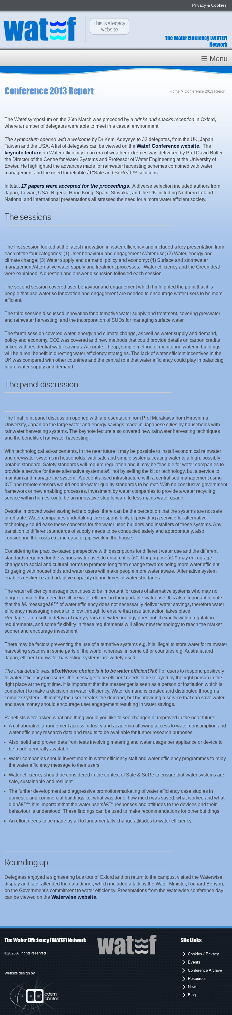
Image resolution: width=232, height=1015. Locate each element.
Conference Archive (205, 970)
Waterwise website (73, 897)
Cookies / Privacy (203, 954)
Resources (197, 978)
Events (194, 962)
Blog (192, 995)
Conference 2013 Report (205, 91)
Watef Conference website (168, 146)
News (193, 986)
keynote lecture (23, 153)
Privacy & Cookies (209, 5)
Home (175, 91)
